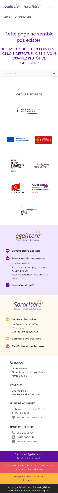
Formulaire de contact (29, 441)
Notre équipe (19, 375)
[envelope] (13, 441)
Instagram (20, 469)
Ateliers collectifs (21, 263)
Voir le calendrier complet (26, 394)
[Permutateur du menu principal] (51, 6)
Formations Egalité (23, 285)
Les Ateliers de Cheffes (25, 331)
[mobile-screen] (13, 437)
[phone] (13, 432)
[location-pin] (13, 417)
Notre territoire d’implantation (29, 372)
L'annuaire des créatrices (26, 338)
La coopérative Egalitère (26, 250)
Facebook (23, 458)
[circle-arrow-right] (7, 250)
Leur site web (36, 469)
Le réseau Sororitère (24, 319)
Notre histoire (19, 368)
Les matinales (20, 390)
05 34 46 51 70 (25, 432)
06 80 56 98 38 (25, 437)
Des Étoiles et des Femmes (28, 346)
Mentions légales (40, 490)
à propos (16, 362)
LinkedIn (36, 458)
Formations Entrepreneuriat (28, 258)
